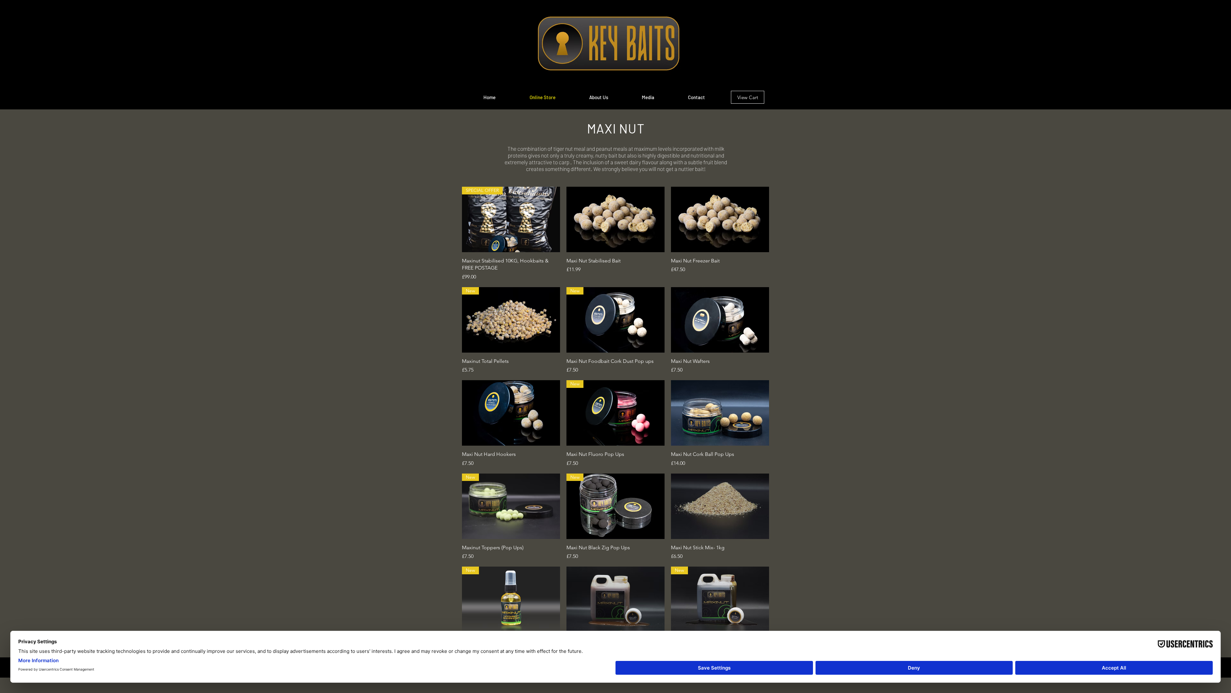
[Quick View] (615, 219)
